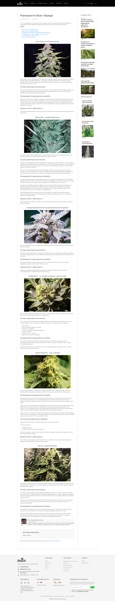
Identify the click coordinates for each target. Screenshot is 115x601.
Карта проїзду (23, 572)
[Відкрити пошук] (86, 3)
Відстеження (66, 571)
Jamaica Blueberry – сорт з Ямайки (30, 35)
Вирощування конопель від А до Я (70, 561)
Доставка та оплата (42, 3)
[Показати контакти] (88, 3)
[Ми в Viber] (25, 583)
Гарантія (47, 565)
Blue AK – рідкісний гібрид (28, 37)
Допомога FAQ (48, 563)
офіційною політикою (83, 591)
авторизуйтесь (56, 540)
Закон (46, 569)
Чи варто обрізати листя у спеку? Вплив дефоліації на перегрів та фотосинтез (87, 23)
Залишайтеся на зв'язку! (79, 579)
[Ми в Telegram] (28, 583)
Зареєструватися (85, 563)
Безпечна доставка (67, 565)
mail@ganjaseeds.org (25, 569)
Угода (66, 596)
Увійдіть (83, 561)
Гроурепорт (65, 563)
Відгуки (51, 3)
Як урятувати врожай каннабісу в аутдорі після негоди (87, 64)
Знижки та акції (66, 569)
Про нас (46, 561)
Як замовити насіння (67, 567)
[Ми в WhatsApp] (21, 583)
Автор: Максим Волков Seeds (35, 520)
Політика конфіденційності (47, 596)
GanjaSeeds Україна (34, 564)
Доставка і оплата (59, 596)
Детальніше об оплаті (41, 585)
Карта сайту (72, 596)
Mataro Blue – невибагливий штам (30, 31)
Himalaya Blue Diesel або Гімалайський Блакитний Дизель (36, 32)
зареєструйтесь (47, 540)
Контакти (47, 567)
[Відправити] (92, 587)
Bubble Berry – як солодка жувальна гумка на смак (34, 34)
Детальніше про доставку (58, 585)
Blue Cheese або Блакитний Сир (30, 29)
